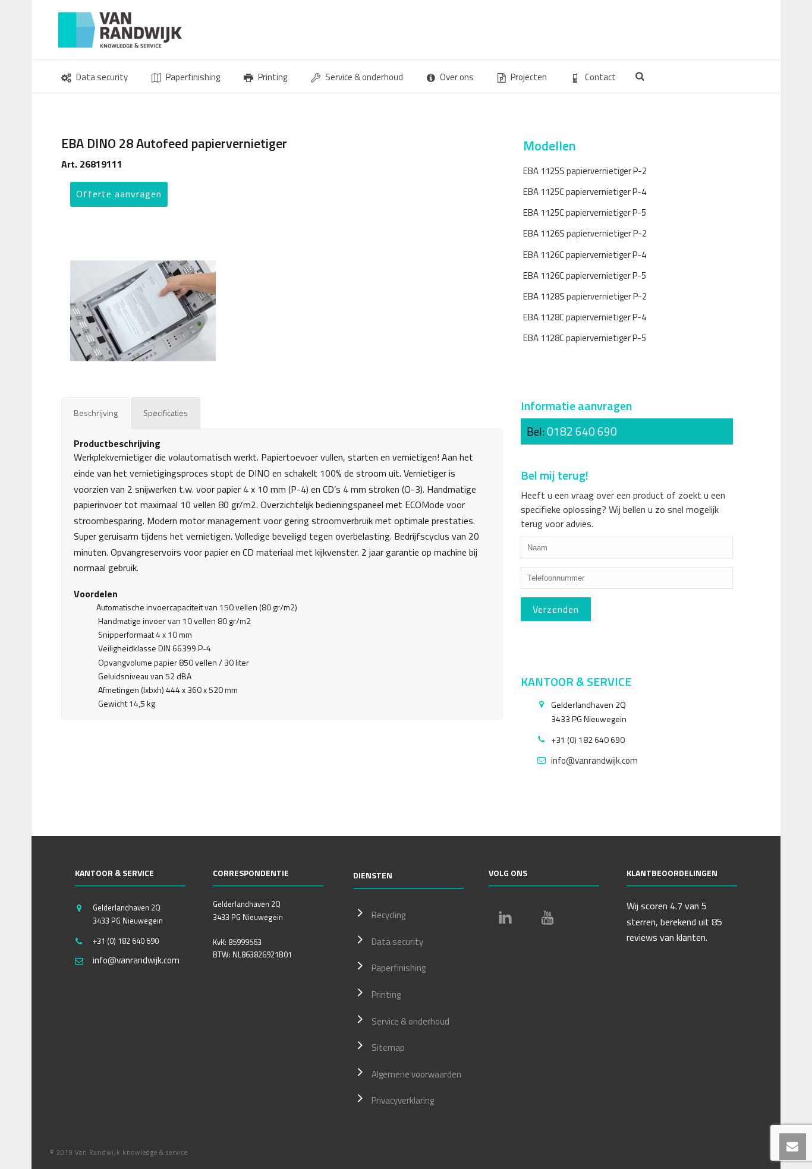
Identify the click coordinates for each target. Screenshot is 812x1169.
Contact (600, 77)
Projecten (529, 77)
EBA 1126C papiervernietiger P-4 (584, 254)
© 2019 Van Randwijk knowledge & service (118, 1152)
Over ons (457, 77)
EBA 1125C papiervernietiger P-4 (584, 191)
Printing (272, 77)
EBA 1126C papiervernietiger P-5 (584, 275)
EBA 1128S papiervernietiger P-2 (585, 296)
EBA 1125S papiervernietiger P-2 (585, 171)
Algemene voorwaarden (416, 1074)
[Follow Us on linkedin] (505, 917)
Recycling (388, 915)
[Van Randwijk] (129, 29)
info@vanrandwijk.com (594, 760)
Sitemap (388, 1047)
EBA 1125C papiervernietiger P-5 (584, 212)
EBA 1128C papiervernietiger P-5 (584, 338)
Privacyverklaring (403, 1100)
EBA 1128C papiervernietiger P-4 (584, 317)
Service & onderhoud (364, 77)
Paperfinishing (193, 77)
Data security (102, 77)
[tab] (95, 412)
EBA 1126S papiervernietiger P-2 (585, 233)
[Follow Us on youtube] (547, 917)
